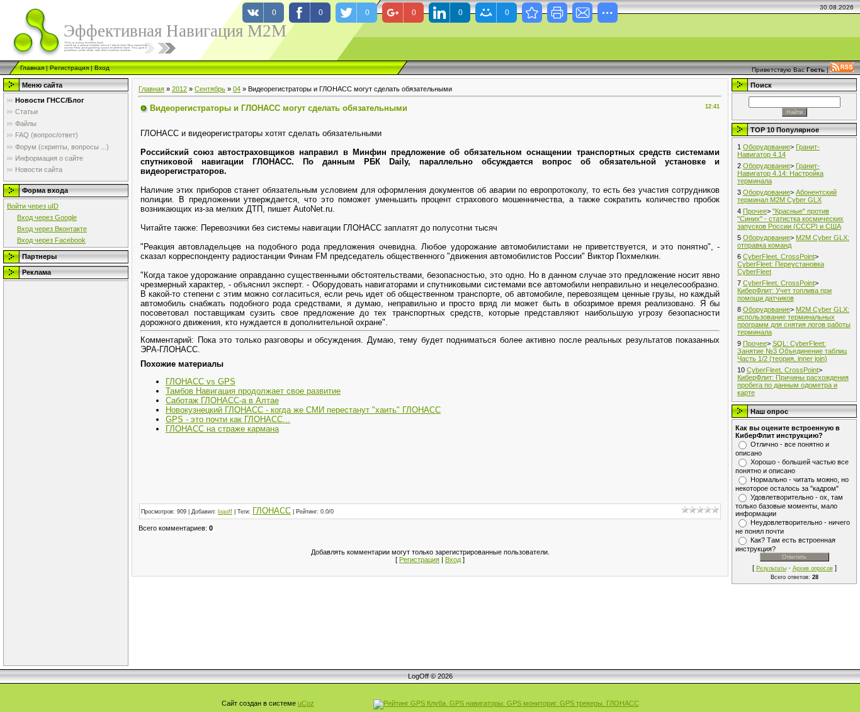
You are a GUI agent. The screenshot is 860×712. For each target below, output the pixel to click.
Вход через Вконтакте (52, 229)
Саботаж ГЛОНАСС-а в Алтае (222, 400)
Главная (32, 67)
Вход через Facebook (51, 240)
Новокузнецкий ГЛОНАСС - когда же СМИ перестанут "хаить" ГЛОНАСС (303, 410)
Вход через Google (47, 217)
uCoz (306, 703)
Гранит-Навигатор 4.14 (778, 150)
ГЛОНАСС (271, 510)
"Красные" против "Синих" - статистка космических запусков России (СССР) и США (790, 218)
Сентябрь (210, 89)
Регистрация (69, 67)
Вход (102, 67)
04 (236, 89)
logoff (225, 511)
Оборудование (766, 147)
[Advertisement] (57, 473)
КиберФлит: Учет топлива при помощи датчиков (784, 294)
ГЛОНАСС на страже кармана (222, 429)
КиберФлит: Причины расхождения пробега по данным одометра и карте (793, 385)
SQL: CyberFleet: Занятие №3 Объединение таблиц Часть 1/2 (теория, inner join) (792, 351)
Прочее (755, 211)
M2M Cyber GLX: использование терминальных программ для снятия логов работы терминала (794, 321)
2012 (179, 89)
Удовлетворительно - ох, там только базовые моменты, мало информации (789, 505)
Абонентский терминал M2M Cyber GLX (787, 196)
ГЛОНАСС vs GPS (200, 381)
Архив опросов (813, 568)
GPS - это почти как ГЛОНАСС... (228, 419)
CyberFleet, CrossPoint (779, 256)
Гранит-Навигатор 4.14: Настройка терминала (780, 173)
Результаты (771, 568)
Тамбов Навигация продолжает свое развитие (253, 391)
